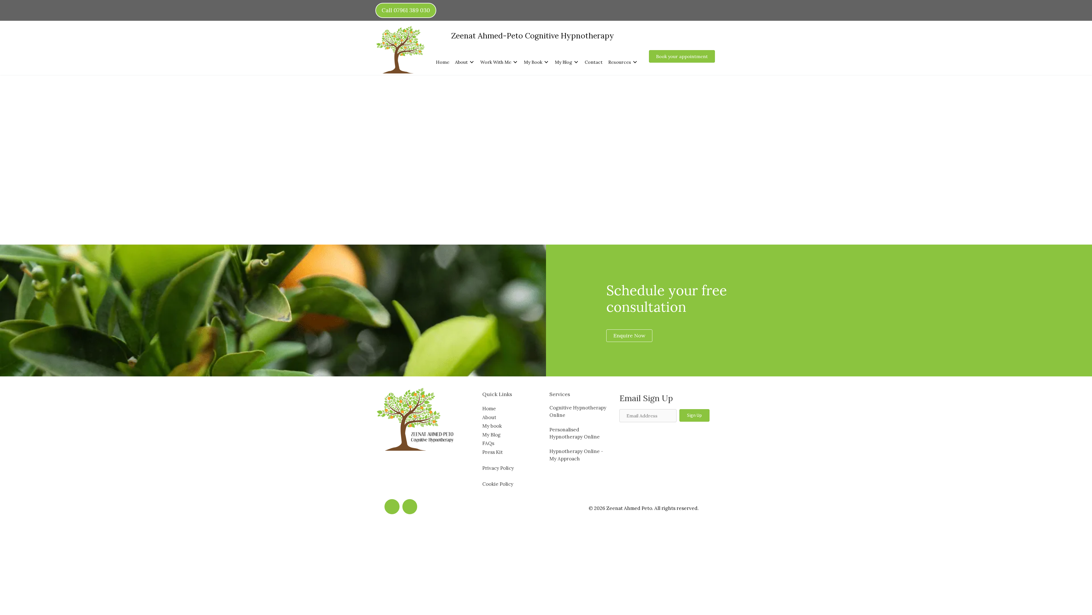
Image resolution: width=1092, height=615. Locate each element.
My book (492, 426)
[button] (694, 415)
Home (489, 408)
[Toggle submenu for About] (471, 62)
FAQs (488, 443)
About (489, 417)
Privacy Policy (498, 468)
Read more (393, 178)
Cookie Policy (497, 484)
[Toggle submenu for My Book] (546, 62)
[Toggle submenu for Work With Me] (515, 62)
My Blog (491, 435)
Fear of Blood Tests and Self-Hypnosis (660, 118)
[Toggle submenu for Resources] (635, 62)
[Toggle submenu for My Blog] (576, 62)
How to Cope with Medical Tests (450, 112)
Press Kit (492, 452)
